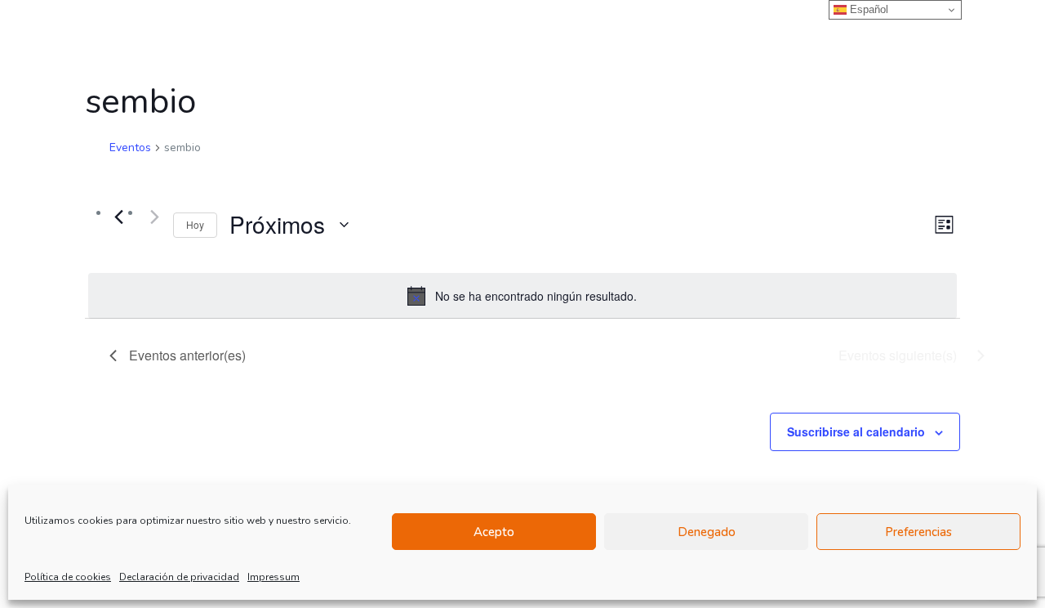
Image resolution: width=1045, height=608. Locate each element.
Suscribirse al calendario (856, 431)
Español (867, 9)
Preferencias (918, 532)
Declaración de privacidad (179, 576)
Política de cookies (67, 576)
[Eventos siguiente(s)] (151, 216)
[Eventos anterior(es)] (119, 216)
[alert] (522, 296)
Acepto (494, 532)
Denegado (707, 532)
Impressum (273, 576)
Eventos (130, 147)
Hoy (195, 224)
